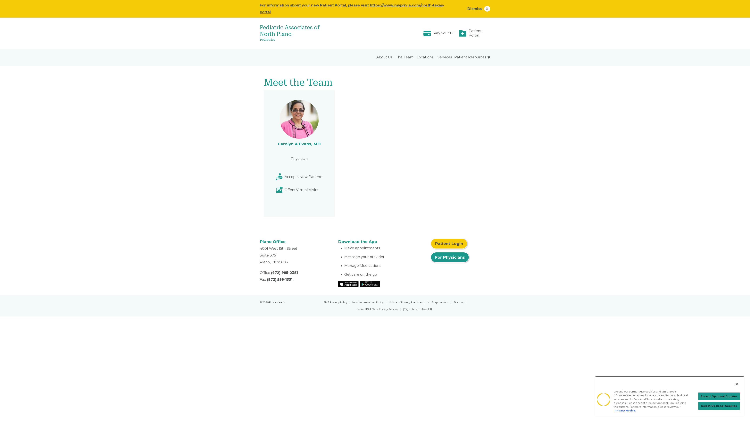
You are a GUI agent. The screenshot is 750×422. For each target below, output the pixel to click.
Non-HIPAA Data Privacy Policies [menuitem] (377, 309)
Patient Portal (475, 33)
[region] (669, 396)
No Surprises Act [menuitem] (438, 302)
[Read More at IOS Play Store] (348, 284)
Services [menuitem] (445, 57)
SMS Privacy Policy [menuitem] (335, 302)
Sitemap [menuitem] (459, 302)
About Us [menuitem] (384, 57)
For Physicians (450, 257)
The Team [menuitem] (405, 57)
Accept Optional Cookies (719, 396)
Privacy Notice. (625, 410)
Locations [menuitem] (425, 57)
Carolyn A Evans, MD (299, 144)
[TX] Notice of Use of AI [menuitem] (417, 309)
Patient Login (449, 243)
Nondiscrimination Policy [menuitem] (368, 302)
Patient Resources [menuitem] (470, 57)
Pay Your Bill (444, 33)
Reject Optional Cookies (719, 405)
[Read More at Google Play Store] (370, 284)
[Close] (736, 384)
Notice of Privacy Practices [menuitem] (405, 302)
